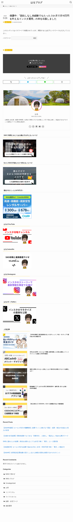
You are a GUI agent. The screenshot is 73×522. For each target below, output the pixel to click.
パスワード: (7, 38)
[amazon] (43, 126)
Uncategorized (10, 483)
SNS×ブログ (8, 22)
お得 (7, 487)
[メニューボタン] (2, 2)
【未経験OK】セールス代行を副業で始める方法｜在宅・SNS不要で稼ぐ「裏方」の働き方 (34, 447)
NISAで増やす (10, 474)
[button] (11, 82)
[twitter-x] (30, 126)
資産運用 (9, 506)
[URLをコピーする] (62, 82)
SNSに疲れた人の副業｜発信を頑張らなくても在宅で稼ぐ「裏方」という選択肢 (30, 441)
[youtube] (39, 126)
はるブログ (36, 2)
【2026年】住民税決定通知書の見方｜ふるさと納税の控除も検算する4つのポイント (31, 452)
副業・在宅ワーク (12, 501)
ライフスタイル (11, 497)
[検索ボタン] (70, 2)
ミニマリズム (10, 492)
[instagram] (33, 126)
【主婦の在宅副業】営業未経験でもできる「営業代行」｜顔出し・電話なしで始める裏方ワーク (35, 436)
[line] (36, 126)
